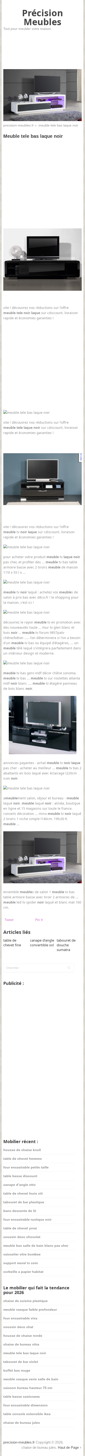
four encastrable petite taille (26, 1167)
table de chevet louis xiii (23, 1193)
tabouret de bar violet (20, 1362)
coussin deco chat (18, 1327)
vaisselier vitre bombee (22, 1254)
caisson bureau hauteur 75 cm (27, 1388)
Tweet (8, 920)
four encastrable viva (20, 1318)
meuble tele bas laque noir (24, 1353)
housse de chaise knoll (22, 1150)
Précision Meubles (42, 17)
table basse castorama (21, 1396)
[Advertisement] (42, 186)
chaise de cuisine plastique (25, 1301)
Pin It (39, 920)
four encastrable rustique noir (27, 1219)
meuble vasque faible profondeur (30, 1309)
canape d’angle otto (19, 1185)
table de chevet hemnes (22, 1158)
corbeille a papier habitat (23, 1272)
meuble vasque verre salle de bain (30, 1379)
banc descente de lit (19, 1211)
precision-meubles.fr (18, 125)
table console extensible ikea (27, 1414)
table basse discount (20, 1176)
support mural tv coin (20, 1263)
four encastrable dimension (25, 1405)
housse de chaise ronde (22, 1336)
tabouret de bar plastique (23, 1202)
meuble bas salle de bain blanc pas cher (35, 1245)
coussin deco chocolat (21, 1237)
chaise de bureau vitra (21, 1344)
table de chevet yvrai (20, 1228)
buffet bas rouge (16, 1370)
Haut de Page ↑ (70, 1447)
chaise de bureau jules (21, 1422)
